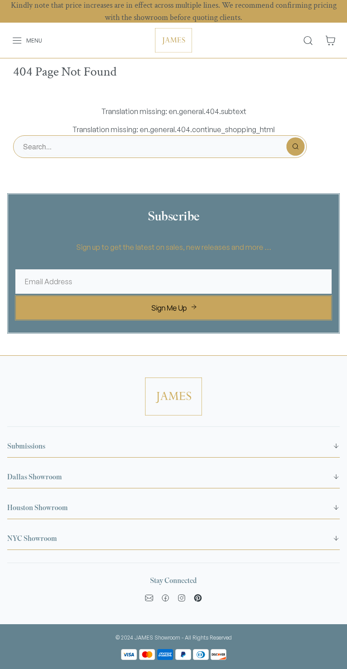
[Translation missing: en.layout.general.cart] (330, 40)
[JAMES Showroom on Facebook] (165, 597)
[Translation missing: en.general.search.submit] (295, 147)
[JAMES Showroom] (173, 40)
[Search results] (311, 40)
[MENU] (12, 40)
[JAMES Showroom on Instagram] (181, 597)
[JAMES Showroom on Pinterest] (198, 598)
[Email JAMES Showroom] (149, 597)
